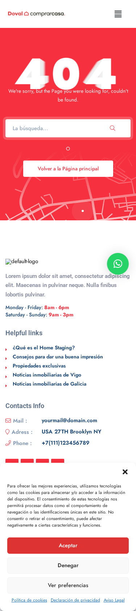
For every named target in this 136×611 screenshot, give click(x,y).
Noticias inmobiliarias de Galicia (49, 383)
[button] (125, 471)
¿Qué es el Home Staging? (44, 347)
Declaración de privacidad (75, 600)
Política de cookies (29, 600)
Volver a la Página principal (68, 168)
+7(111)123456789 (66, 443)
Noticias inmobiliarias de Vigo (47, 374)
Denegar (68, 565)
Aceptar (68, 545)
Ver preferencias (68, 585)
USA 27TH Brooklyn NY (71, 432)
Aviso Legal (114, 600)
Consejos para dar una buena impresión (58, 356)
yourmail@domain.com (69, 421)
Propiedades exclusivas (39, 365)
